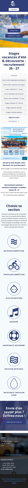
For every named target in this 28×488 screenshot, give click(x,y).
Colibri (14, 483)
